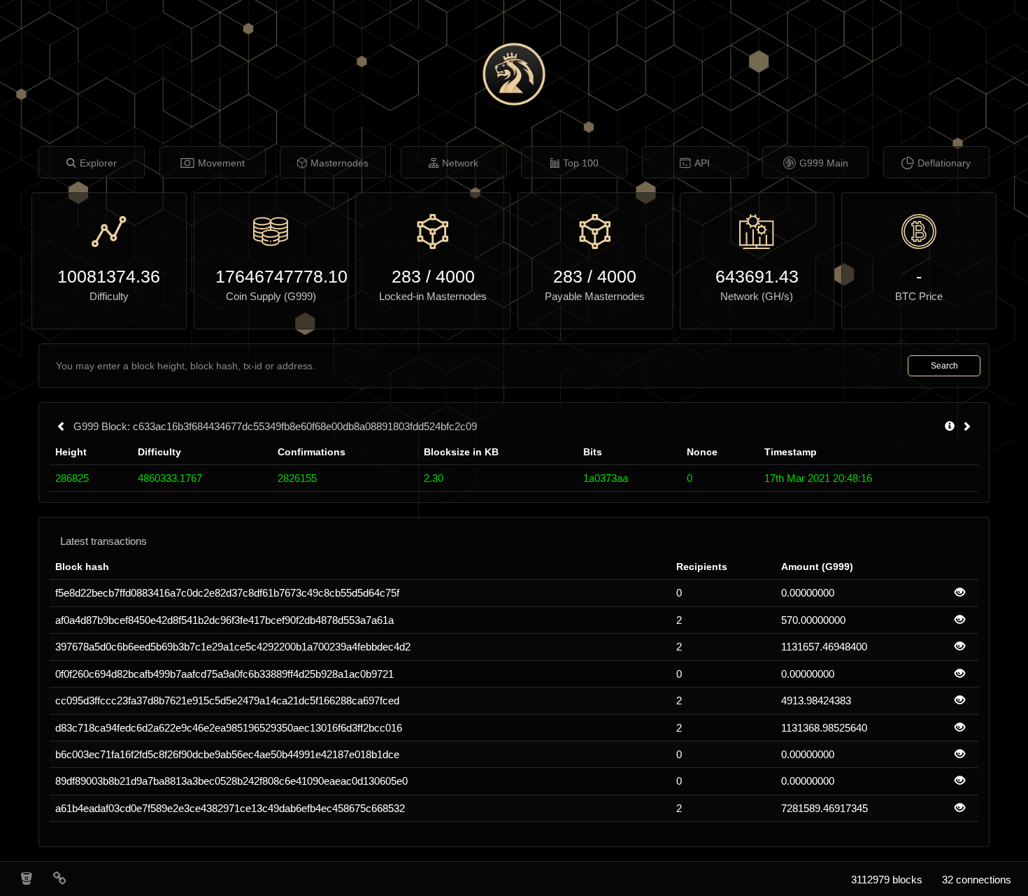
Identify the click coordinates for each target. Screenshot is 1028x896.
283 (406, 276)
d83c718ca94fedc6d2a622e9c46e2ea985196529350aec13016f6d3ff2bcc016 (228, 728)
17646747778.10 (271, 276)
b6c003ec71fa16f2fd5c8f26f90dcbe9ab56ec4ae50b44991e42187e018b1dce (227, 754)
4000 (455, 276)
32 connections (976, 880)
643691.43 (757, 276)
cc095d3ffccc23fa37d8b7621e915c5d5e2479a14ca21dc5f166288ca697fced (227, 700)
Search (944, 366)
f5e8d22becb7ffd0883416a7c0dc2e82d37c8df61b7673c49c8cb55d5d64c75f (227, 593)
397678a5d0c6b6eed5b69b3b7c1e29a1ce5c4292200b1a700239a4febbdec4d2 (233, 647)
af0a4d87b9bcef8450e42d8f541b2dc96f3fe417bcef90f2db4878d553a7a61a (224, 620)
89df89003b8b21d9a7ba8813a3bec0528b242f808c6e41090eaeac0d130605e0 (231, 781)
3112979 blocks (886, 880)
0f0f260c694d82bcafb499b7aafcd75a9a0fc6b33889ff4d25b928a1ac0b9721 (224, 674)
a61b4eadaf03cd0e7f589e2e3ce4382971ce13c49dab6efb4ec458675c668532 (230, 808)
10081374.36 (108, 276)
